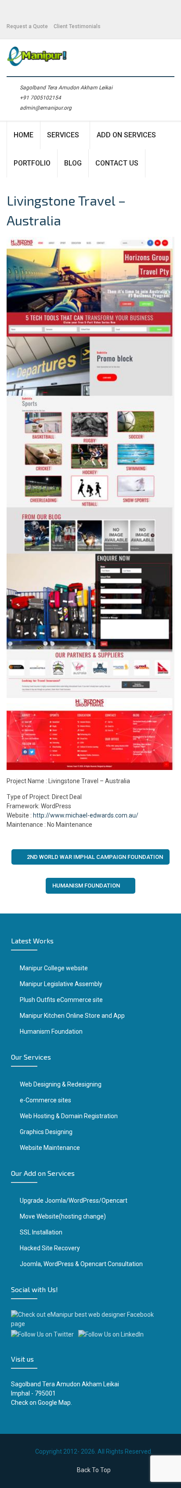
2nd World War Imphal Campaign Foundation (95, 857)
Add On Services (126, 135)
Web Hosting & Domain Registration (69, 1116)
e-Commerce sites (45, 1100)
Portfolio (32, 163)
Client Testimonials (77, 26)
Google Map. (55, 1402)
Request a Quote (27, 26)
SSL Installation (41, 1232)
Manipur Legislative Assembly (61, 983)
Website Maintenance (50, 1147)
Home (23, 135)
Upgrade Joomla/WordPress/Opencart (73, 1200)
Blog (73, 163)
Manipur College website (54, 968)
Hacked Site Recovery (50, 1248)
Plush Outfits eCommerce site (61, 999)
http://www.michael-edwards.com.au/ (85, 815)
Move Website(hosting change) (63, 1216)
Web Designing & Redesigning (60, 1084)
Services (63, 135)
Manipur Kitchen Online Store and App (72, 1015)
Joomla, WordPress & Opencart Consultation (81, 1263)
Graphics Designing (46, 1131)
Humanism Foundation (86, 885)
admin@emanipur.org (46, 108)
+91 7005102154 (40, 98)
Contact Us (116, 163)
